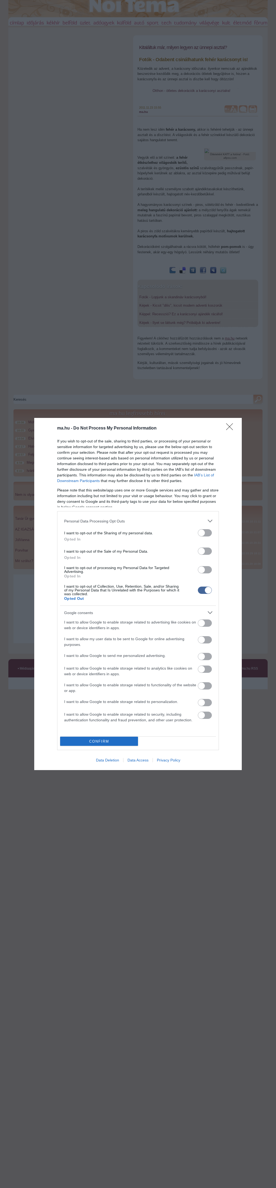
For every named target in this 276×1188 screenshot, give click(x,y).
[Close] (231, 428)
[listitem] (138, 521)
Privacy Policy (168, 760)
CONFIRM (99, 741)
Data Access (138, 760)
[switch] (205, 532)
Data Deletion (107, 760)
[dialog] (138, 594)
